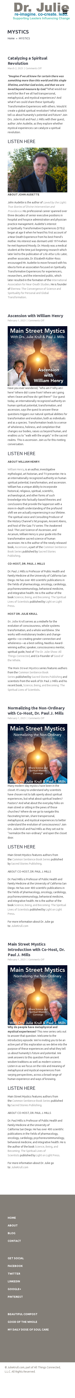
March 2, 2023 (15, 68)
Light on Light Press (47, 1155)
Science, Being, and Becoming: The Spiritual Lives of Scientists (33, 1151)
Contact (14, 1240)
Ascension (21, 547)
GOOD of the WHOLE (22, 1321)
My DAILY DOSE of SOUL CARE (28, 1329)
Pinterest (15, 1296)
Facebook (15, 1265)
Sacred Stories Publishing (47, 676)
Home (11, 38)
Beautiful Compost (23, 1314)
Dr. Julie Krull (16, 621)
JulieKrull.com (19, 925)
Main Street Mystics (26, 668)
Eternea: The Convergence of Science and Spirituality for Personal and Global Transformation (34, 293)
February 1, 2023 (17, 320)
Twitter (14, 1273)
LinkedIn (14, 1281)
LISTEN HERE (21, 141)
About (13, 1225)
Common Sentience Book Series (31, 859)
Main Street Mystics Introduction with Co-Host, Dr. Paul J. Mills (36, 949)
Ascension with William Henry (35, 315)
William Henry (16, 469)
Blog (11, 1233)
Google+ (14, 1289)
